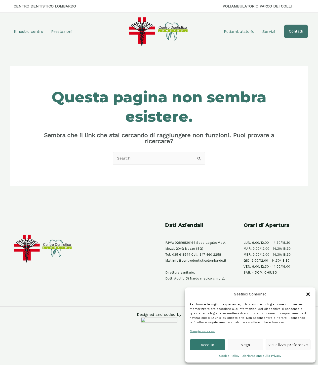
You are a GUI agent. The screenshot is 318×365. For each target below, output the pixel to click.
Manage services (202, 331)
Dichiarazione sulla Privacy (261, 356)
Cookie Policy (229, 356)
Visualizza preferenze (288, 345)
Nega (245, 345)
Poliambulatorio (239, 31)
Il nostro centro (28, 31)
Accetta (207, 345)
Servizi (268, 31)
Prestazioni (61, 31)
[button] (308, 294)
